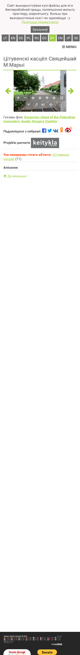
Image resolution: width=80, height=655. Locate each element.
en (13, 38)
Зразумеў (40, 29)
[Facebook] (44, 131)
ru (37, 38)
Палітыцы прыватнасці (40, 22)
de (21, 38)
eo (44, 38)
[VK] (55, 131)
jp (68, 38)
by (52, 38)
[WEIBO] (68, 131)
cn (60, 38)
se (76, 38)
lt (5, 38)
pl (29, 38)
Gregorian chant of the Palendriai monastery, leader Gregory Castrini (39, 119)
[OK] (61, 131)
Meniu (71, 47)
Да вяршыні (17, 176)
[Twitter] (49, 131)
